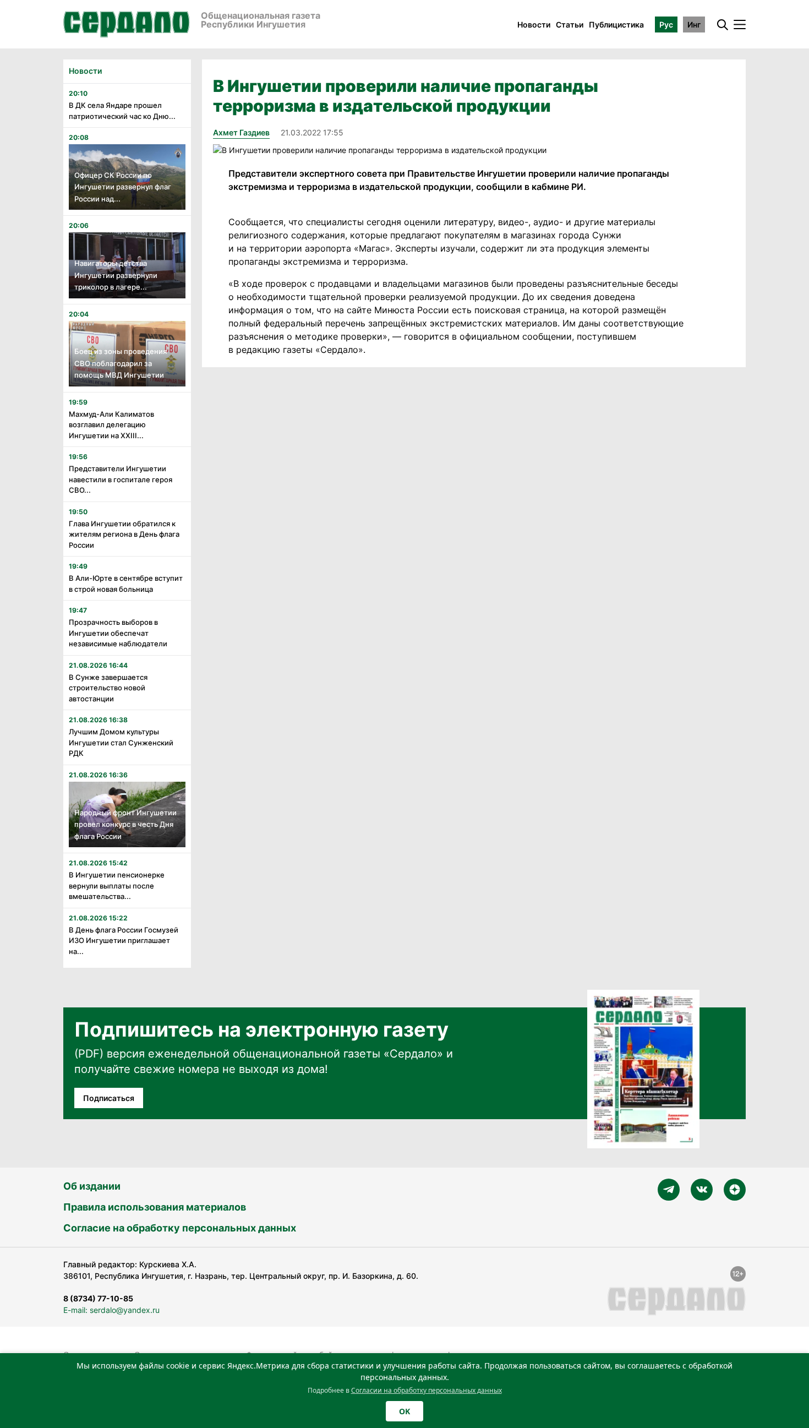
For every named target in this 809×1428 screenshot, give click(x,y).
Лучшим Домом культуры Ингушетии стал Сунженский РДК (121, 742)
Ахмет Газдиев (241, 132)
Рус (666, 24)
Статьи (569, 24)
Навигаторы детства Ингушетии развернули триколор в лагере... (115, 275)
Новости (533, 24)
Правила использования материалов (154, 1207)
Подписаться (108, 1098)
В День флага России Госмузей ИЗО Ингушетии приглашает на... (123, 940)
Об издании (92, 1186)
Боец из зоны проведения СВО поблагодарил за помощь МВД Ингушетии (120, 363)
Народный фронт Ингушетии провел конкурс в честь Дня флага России (125, 824)
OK (404, 1411)
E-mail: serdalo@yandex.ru (111, 1310)
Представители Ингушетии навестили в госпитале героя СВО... (120, 479)
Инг (694, 24)
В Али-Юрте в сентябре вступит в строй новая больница (126, 583)
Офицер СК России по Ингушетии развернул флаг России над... (122, 187)
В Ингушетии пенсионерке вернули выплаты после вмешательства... (117, 885)
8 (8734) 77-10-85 (98, 1298)
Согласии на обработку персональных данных (426, 1390)
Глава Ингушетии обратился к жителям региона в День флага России (124, 534)
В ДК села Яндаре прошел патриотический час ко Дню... (122, 111)
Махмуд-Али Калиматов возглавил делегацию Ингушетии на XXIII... (111, 425)
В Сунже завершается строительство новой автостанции (108, 688)
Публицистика (616, 24)
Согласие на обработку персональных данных (179, 1228)
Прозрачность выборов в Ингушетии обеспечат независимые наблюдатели (118, 633)
